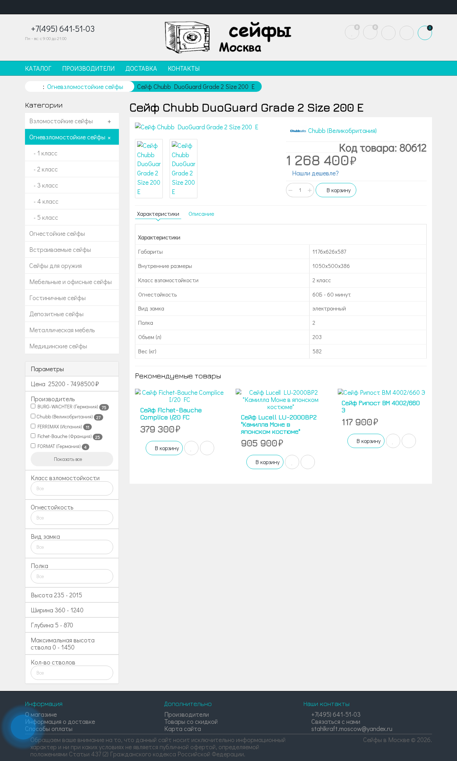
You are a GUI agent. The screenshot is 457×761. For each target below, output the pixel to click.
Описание (201, 213)
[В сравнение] (207, 448)
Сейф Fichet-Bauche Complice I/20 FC (171, 413)
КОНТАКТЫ (184, 68)
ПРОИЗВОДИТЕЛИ (88, 68)
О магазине (41, 714)
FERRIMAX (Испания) (62, 426)
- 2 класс (43, 169)
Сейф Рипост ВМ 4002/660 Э (381, 406)
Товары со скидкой (191, 721)
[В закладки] (191, 448)
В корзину (338, 190)
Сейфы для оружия (55, 265)
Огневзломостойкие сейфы (67, 137)
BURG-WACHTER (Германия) (70, 406)
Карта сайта (182, 728)
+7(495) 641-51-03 (335, 714)
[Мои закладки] (352, 32)
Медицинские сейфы (58, 346)
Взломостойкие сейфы (61, 120)
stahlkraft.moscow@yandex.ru (351, 728)
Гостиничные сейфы (57, 297)
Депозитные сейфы (56, 313)
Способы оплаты (48, 728)
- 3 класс (43, 185)
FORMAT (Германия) (61, 446)
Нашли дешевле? (315, 173)
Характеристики (158, 213)
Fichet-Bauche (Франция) (67, 436)
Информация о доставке (60, 721)
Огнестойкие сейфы (57, 233)
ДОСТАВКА (141, 68)
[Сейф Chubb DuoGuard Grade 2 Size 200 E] (205, 127)
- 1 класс (43, 153)
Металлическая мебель (62, 329)
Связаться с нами (335, 721)
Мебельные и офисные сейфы (70, 281)
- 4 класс (44, 201)
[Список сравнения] (370, 32)
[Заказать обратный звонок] (23, 727)
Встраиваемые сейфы (60, 249)
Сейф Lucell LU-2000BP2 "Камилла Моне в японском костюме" (279, 424)
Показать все (68, 459)
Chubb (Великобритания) (68, 416)
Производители (186, 714)
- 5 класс (43, 217)
